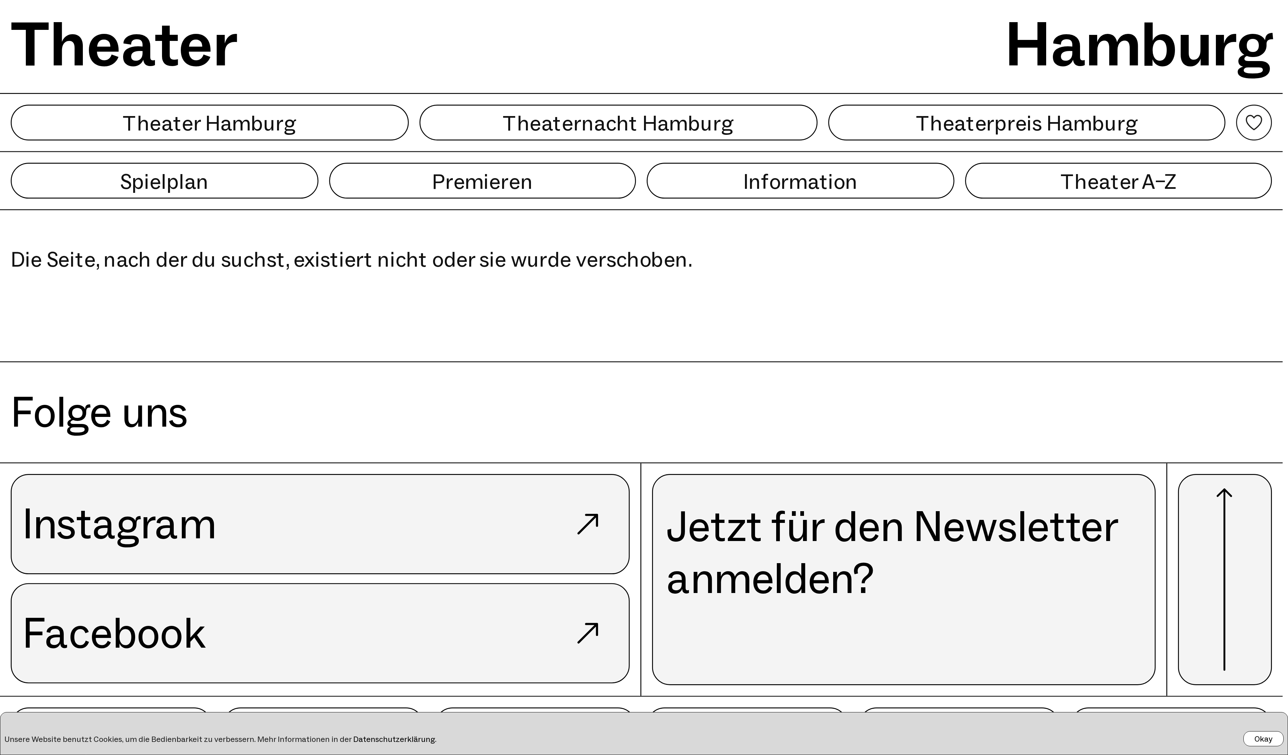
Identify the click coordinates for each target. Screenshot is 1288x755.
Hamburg (1138, 43)
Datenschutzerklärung (394, 739)
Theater (124, 43)
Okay (1263, 739)
